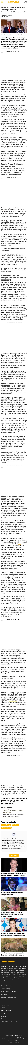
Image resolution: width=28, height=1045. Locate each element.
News (3, 1008)
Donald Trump (6, 825)
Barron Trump (18, 80)
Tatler (5, 209)
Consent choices (14, 1043)
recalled (7, 172)
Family (3, 1013)
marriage (15, 825)
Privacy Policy (5, 989)
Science (3, 1016)
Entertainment (6, 1010)
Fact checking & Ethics (8, 991)
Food (2, 1019)
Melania (10, 105)
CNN (10, 678)
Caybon (16, 1040)
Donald (3, 105)
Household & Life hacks (9, 1022)
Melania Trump (6, 828)
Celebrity (8, 11)
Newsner (3, 11)
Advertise (4, 994)
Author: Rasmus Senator (6, 13)
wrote (19, 544)
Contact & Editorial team (9, 997)
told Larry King (9, 142)
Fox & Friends (13, 701)
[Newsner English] (13, 2)
